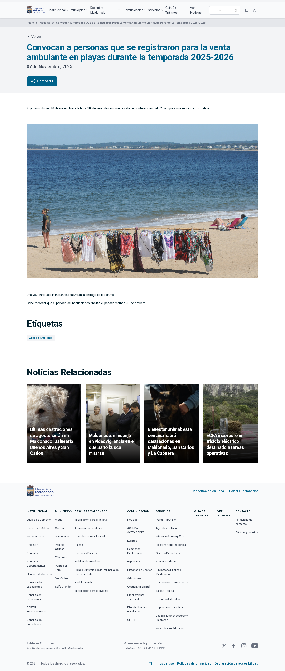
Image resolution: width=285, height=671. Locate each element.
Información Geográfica (170, 536)
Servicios (154, 10)
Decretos (32, 544)
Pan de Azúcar (59, 547)
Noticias (45, 22)
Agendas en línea (166, 528)
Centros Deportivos (168, 553)
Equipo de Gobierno (39, 519)
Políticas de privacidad (194, 663)
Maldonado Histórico (88, 561)
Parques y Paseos (86, 553)
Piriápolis (61, 557)
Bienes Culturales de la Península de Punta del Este (97, 572)
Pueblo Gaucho (84, 582)
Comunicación (133, 10)
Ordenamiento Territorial (136, 597)
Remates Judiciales (168, 599)
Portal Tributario (166, 519)
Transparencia (35, 536)
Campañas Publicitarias (134, 551)
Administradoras (166, 561)
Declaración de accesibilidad (236, 663)
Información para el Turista (91, 519)
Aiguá (58, 519)
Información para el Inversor (91, 590)
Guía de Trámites (171, 10)
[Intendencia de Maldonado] (36, 10)
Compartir (42, 81)
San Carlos (61, 578)
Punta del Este (61, 567)
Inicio (30, 22)
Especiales (133, 561)
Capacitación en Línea (169, 607)
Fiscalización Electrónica (171, 544)
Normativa (33, 553)
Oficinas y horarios (247, 532)
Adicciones (134, 578)
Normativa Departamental (36, 563)
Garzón (59, 528)
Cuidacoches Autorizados (172, 582)
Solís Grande (63, 586)
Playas (79, 544)
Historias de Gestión (139, 569)
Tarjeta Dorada (165, 590)
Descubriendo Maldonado (90, 536)
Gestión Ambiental (41, 337)
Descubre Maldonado (98, 10)
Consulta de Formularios (34, 622)
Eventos (132, 540)
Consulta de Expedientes (34, 584)
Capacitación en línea (208, 491)
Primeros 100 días (38, 528)
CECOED (132, 619)
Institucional (57, 10)
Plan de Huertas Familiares (137, 609)
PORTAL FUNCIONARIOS (36, 609)
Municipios (78, 10)
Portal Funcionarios (243, 491)
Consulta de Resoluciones (35, 597)
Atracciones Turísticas (88, 528)
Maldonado (62, 536)
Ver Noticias (196, 10)
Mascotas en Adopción (170, 628)
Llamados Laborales (39, 574)
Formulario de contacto (244, 521)
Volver (35, 37)
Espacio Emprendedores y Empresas (172, 617)
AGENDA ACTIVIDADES (135, 530)
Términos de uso (161, 663)
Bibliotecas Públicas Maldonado (168, 572)
